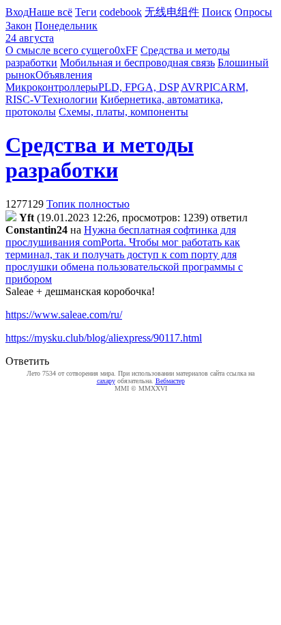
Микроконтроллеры (51, 87)
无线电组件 (172, 12)
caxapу (106, 381)
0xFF (126, 50)
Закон (18, 25)
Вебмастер (170, 381)
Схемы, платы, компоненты (123, 111)
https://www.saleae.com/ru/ (63, 314)
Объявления (63, 75)
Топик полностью (88, 204)
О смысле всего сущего (60, 50)
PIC (211, 87)
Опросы (253, 12)
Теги (86, 12)
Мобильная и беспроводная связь (137, 62)
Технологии (70, 99)
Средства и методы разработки (99, 157)
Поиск (217, 12)
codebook (121, 12)
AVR (192, 87)
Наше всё (50, 12)
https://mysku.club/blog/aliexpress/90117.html (103, 338)
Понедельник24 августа (51, 32)
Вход (17, 12)
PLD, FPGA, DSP (138, 87)
